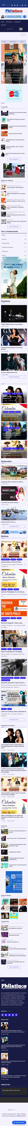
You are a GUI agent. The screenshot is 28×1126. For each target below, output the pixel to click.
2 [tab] (11, 84)
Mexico (18, 60)
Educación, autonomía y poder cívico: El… (13, 682)
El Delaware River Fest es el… (8, 522)
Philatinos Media (10, 213)
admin (11, 80)
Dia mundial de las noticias (15, 928)
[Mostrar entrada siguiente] (25, 35)
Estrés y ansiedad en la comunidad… (12, 651)
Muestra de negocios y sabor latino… (12, 623)
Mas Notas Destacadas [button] (14, 376)
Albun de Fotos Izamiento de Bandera (17, 948)
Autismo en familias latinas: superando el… (14, 711)
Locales (12, 411)
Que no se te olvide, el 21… (13, 942)
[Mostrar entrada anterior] (22, 35)
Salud (12, 205)
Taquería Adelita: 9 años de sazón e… (15, 187)
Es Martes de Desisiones (7, 677)
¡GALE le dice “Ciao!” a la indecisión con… (17, 838)
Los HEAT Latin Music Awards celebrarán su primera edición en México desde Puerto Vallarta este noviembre (13, 770)
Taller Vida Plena (17, 205)
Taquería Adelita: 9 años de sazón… (11, 562)
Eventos (10, 60)
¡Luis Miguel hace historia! (14, 852)
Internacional (7, 393)
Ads (3, 103)
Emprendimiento (10, 185)
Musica (9, 62)
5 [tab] (18, 84)
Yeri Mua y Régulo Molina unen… (9, 372)
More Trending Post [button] (14, 159)
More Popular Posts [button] (14, 526)
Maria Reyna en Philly (14, 935)
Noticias (18, 62)
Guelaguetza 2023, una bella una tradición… (12, 482)
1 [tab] (9, 84)
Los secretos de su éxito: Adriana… (10, 502)
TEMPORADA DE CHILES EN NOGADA (17, 955)
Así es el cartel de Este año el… (15, 133)
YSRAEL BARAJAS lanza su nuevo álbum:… (12, 324)
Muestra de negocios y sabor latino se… (16, 201)
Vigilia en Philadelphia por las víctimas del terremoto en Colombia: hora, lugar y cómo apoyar (12, 817)
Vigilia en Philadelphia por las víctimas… (13, 592)
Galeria (10, 947)
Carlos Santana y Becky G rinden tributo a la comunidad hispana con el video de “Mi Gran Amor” (12, 746)
